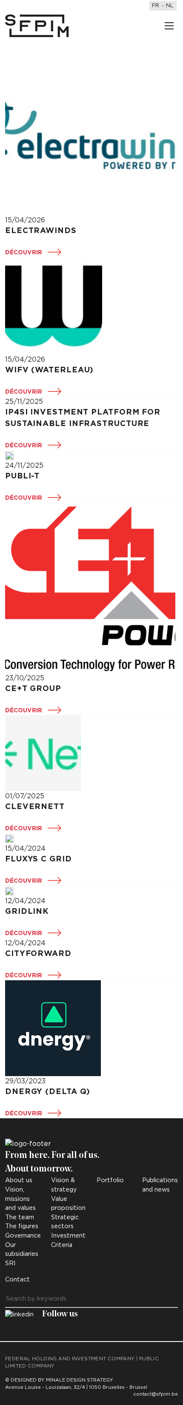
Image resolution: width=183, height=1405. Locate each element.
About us (18, 1180)
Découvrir (23, 253)
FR (155, 6)
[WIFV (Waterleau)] (53, 305)
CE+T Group (33, 689)
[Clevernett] (43, 753)
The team (19, 1217)
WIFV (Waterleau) (49, 370)
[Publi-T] (9, 455)
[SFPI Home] (37, 25)
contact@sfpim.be (155, 1394)
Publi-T (22, 476)
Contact (17, 1279)
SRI (10, 1263)
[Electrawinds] (90, 130)
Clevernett (35, 807)
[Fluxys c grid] (9, 838)
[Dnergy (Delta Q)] (53, 1028)
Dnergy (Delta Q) (47, 1092)
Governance (23, 1235)
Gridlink (27, 912)
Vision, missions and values (20, 1198)
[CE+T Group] (90, 587)
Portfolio (110, 1180)
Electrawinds (41, 231)
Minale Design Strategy (79, 1380)
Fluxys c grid (38, 859)
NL (170, 6)
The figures (21, 1226)
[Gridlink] (9, 890)
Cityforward (38, 954)
